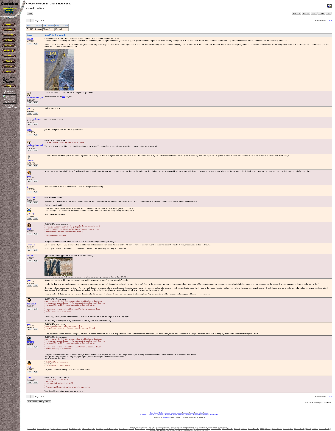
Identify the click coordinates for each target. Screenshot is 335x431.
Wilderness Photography (88, 429)
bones (29, 130)
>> (28, 21)
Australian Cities (203, 427)
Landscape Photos (140, 429)
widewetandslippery (34, 119)
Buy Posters (197, 430)
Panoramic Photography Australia (165, 429)
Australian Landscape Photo (111, 429)
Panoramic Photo (187, 430)
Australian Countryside (170, 427)
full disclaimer (167, 417)
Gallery (161, 412)
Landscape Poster (164, 430)
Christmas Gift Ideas (277, 429)
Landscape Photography (43, 429)
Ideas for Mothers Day (253, 429)
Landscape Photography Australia (167, 414)
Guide (156, 412)
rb (27, 187)
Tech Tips (167, 412)
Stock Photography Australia (126, 429)
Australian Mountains (157, 427)
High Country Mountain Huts (202, 429)
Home (151, 412)
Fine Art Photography (75, 429)
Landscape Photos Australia (209, 414)
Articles (173, 412)
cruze (29, 229)
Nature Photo (99, 429)
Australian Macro (212, 427)
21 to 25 (329, 20)
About (201, 412)
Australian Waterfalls (182, 427)
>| (32, 21)
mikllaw (30, 39)
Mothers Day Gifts (216, 429)
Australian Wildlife (223, 427)
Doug (29, 176)
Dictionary (186, 412)
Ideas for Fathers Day (324, 429)
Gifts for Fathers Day (299, 429)
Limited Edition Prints (176, 430)
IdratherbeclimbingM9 (35, 97)
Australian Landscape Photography (189, 414)
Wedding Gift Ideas (265, 429)
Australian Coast (146, 427)
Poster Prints (204, 430)
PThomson (31, 197)
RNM (29, 377)
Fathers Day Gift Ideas (312, 429)
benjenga (30, 213)
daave (29, 108)
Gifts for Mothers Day (227, 429)
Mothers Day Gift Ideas (240, 429)
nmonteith (30, 160)
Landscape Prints (154, 430)
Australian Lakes (193, 427)
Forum (192, 412)
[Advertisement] (9, 153)
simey (29, 280)
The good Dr (31, 304)
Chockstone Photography (148, 414)
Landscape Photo (31, 429)
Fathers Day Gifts (288, 429)
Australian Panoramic (135, 427)
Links (196, 412)
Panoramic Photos (150, 429)
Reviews (179, 412)
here (63, 97)
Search (206, 412)
